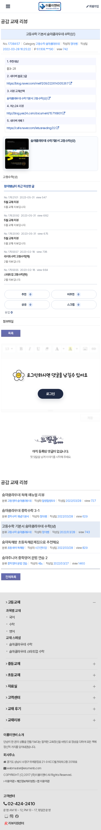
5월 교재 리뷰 (11, 202)
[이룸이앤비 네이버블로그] (5, 816)
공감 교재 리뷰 (14, 21)
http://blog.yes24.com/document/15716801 (34, 113)
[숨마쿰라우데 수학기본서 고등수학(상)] (17, 154)
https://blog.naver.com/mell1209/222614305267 (38, 83)
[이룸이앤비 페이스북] (16, 816)
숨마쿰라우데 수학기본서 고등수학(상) (27, 98)
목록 (10, 333)
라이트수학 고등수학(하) (17, 256)
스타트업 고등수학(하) (15, 274)
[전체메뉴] (7, 6)
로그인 (50, 394)
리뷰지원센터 (16, 823)
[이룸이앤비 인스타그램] (11, 816)
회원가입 (94, 6)
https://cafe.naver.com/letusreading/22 (31, 128)
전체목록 (10, 577)
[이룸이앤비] (49, 6)
